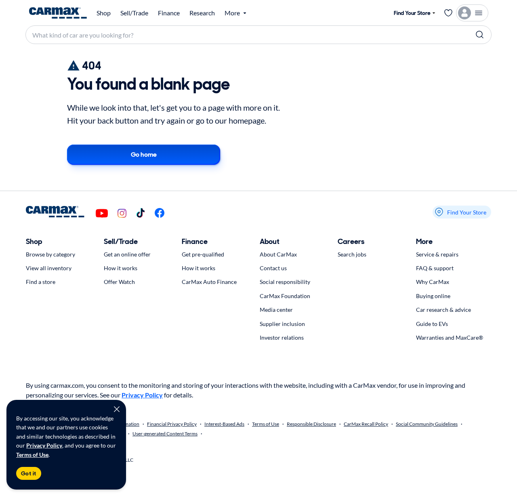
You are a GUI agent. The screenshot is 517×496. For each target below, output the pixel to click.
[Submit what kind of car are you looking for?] (480, 35)
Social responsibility (285, 281)
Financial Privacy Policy (172, 424)
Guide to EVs (432, 323)
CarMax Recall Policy (366, 424)
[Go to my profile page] (472, 13)
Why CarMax (432, 281)
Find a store (40, 281)
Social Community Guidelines (427, 424)
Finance (169, 13)
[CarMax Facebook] (159, 213)
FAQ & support (435, 268)
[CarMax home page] (58, 13)
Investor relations (282, 337)
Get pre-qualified (203, 254)
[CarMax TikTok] (140, 213)
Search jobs (352, 254)
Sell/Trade (134, 13)
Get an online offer (127, 254)
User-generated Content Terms (165, 434)
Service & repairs (437, 254)
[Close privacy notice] (117, 409)
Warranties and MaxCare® (449, 337)
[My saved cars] (448, 13)
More (424, 241)
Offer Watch (119, 281)
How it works (120, 268)
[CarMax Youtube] (102, 214)
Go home (144, 154)
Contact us (273, 268)
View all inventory (48, 268)
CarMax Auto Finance (209, 281)
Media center (276, 309)
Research (202, 13)
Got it (28, 473)
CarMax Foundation (285, 295)
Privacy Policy (44, 445)
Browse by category (50, 254)
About (270, 241)
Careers (351, 241)
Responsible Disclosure (311, 424)
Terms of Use (32, 454)
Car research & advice (443, 309)
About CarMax (278, 254)
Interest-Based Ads (224, 424)
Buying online (433, 295)
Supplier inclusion (282, 323)
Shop (104, 13)
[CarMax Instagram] (122, 214)
